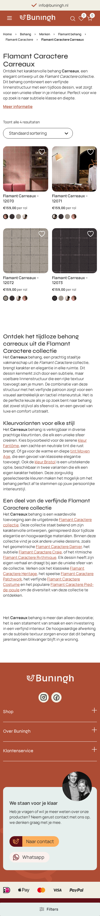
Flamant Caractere (19, 39)
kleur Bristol (45, 462)
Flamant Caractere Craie (40, 552)
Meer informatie (18, 106)
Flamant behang (69, 34)
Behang (25, 34)
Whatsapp (33, 857)
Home (7, 34)
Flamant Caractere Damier (59, 546)
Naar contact (40, 841)
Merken (44, 34)
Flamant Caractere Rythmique (29, 557)
